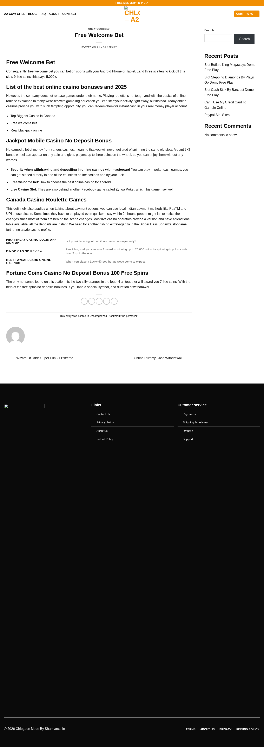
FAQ (43, 13)
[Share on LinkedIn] (114, 301)
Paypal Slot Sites (217, 115)
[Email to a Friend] (99, 301)
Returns (188, 430)
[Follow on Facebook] (208, 451)
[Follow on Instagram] (215, 451)
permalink (132, 315)
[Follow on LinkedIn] (229, 451)
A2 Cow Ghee (14, 13)
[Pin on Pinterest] (106, 301)
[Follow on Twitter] (222, 451)
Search (209, 30)
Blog (32, 13)
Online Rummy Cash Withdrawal (158, 358)
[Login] (226, 14)
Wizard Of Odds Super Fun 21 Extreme (44, 358)
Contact (69, 13)
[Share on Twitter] (91, 301)
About (54, 13)
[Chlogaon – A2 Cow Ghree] (132, 14)
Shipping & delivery (195, 422)
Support (188, 439)
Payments (189, 414)
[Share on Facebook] (84, 301)
